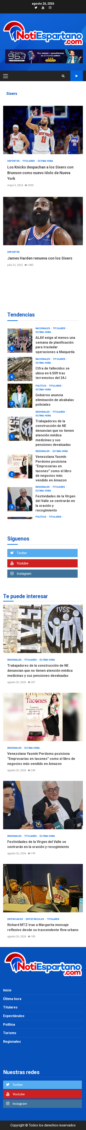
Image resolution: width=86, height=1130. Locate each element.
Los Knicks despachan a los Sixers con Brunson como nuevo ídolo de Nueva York (43, 130)
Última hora (45, 161)
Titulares (28, 161)
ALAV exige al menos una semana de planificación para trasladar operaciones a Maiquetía (20, 341)
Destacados (15, 919)
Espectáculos (35, 919)
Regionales (42, 412)
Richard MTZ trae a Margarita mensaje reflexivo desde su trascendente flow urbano (43, 888)
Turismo (9, 1033)
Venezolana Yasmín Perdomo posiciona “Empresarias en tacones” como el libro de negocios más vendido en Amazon (20, 466)
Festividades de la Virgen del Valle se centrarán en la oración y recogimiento (20, 499)
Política (41, 386)
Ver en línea (76, 76)
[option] (43, 342)
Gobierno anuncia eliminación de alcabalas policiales (20, 396)
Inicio (7, 990)
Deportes (13, 161)
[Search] (63, 76)
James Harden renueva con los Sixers (43, 221)
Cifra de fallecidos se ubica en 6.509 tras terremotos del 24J (20, 369)
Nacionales (43, 328)
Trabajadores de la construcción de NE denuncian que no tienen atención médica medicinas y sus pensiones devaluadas (20, 429)
